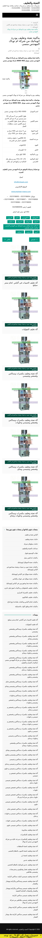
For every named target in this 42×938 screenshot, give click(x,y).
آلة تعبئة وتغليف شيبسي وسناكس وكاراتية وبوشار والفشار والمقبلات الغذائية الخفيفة (22, 889)
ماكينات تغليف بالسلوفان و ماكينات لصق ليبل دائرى (21, 588)
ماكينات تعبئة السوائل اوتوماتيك (28, 562)
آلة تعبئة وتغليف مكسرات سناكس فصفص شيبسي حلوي (21, 803)
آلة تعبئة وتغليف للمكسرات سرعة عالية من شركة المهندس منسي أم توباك (22, 840)
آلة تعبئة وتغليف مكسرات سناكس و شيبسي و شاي (21, 764)
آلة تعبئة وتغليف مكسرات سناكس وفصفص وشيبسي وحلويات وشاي (24, 744)
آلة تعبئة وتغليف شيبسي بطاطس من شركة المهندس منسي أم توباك (24, 901)
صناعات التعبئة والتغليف (30, 548)
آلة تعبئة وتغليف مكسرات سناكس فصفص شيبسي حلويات (21, 789)
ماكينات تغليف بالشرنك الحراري (27, 592)
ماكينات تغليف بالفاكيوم (30, 597)
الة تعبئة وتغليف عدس (30, 860)
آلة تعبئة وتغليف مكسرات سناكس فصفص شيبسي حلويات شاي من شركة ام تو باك (21, 796)
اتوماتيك (34, 217)
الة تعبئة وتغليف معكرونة (30, 830)
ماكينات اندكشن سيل (31, 558)
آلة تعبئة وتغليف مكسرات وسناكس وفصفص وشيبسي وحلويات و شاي (23, 669)
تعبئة (35, 221)
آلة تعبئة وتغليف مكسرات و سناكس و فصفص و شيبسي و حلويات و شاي (22, 723)
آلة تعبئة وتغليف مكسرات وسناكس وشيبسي (23, 691)
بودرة (9, 217)
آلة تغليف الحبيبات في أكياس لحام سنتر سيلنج (23, 620)
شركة (19, 221)
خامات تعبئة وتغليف (31, 539)
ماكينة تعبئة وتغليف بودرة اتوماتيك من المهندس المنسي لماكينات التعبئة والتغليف (21, 227)
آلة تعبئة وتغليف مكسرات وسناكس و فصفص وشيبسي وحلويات (23, 701)
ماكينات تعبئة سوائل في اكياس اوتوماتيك (25, 574)
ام (16, 217)
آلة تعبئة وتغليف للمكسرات (29, 834)
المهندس (24, 217)
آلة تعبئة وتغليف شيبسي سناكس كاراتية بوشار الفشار (23, 908)
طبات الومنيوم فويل (31, 553)
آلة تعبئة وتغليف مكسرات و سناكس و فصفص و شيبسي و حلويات (22, 716)
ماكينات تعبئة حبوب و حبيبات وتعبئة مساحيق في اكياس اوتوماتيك (23, 52)
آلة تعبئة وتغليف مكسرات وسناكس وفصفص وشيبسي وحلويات (23, 645)
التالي (8, 239)
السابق (33, 239)
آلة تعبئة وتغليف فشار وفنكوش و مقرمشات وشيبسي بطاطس (23, 871)
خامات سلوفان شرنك (31, 544)
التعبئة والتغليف (32, 2)
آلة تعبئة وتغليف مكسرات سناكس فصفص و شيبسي (23, 774)
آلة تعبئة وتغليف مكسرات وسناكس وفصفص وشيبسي (23, 630)
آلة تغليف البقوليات (30, 329)
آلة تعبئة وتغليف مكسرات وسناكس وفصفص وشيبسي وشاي (23, 637)
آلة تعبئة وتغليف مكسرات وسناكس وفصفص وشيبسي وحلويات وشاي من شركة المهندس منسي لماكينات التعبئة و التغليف (21, 660)
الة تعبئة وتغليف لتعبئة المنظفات (27, 846)
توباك (27, 221)
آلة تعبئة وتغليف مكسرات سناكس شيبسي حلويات (22, 821)
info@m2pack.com (21, 182)
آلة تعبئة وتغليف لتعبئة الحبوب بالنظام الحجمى (23, 851)
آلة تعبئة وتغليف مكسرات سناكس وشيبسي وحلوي (21, 755)
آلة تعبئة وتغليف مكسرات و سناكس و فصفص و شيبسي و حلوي (22, 730)
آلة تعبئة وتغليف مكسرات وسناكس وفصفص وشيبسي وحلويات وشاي (23, 652)
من (36, 232)
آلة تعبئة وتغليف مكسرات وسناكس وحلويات (23, 695)
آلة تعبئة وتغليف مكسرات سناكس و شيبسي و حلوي (21, 768)
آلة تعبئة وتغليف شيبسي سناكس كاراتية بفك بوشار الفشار (21, 916)
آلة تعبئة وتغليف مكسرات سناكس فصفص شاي (22, 809)
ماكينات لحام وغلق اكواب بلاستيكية (26, 606)
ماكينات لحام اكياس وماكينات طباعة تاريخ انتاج (23, 602)
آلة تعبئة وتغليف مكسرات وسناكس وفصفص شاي (22, 681)
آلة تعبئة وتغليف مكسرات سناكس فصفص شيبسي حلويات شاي (21, 782)
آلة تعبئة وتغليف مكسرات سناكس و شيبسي (23, 759)
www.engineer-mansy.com (21, 192)
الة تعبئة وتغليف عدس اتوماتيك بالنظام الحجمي (23, 865)
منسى (28, 232)
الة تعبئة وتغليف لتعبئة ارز (29, 855)
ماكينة (10, 221)
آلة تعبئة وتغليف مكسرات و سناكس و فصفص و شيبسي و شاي (22, 708)
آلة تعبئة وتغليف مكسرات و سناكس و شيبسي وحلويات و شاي (23, 737)
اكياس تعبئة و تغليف (31, 535)
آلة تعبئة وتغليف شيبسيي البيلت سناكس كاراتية (23, 876)
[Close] (40, 935)
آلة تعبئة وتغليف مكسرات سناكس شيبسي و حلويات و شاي (21, 815)
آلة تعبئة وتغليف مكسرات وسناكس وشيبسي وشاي (21, 686)
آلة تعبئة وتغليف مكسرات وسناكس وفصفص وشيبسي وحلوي (23, 676)
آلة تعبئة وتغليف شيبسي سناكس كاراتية (25, 895)
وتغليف (19, 232)
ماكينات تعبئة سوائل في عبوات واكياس (25, 579)
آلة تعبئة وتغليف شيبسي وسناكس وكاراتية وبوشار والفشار (22, 882)
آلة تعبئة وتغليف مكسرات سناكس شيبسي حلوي (22, 825)
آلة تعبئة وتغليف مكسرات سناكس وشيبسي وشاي (22, 750)
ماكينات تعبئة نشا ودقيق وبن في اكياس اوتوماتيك (22, 583)
